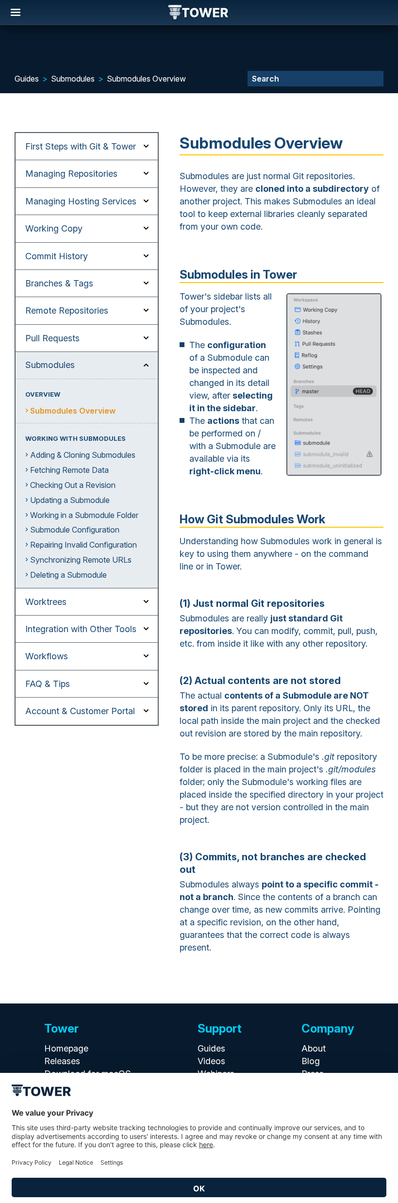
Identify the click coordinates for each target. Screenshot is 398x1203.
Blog (310, 1061)
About (313, 1048)
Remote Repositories (66, 310)
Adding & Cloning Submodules (82, 455)
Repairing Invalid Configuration (83, 545)
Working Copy (54, 228)
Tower (199, 13)
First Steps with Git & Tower (80, 146)
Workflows (46, 656)
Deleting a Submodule (68, 575)
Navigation (15, 12)
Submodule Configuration (74, 530)
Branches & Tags (59, 283)
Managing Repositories (71, 173)
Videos (211, 1061)
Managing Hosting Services (80, 201)
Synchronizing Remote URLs (81, 560)
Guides (27, 79)
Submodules (73, 79)
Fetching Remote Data (69, 470)
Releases (62, 1061)
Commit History (56, 256)
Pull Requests (52, 338)
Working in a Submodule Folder (84, 515)
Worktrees (45, 602)
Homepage (66, 1048)
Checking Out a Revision (73, 485)
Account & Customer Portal (80, 711)
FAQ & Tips (47, 684)
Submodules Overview (146, 79)
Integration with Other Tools (80, 629)
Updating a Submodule (70, 500)
